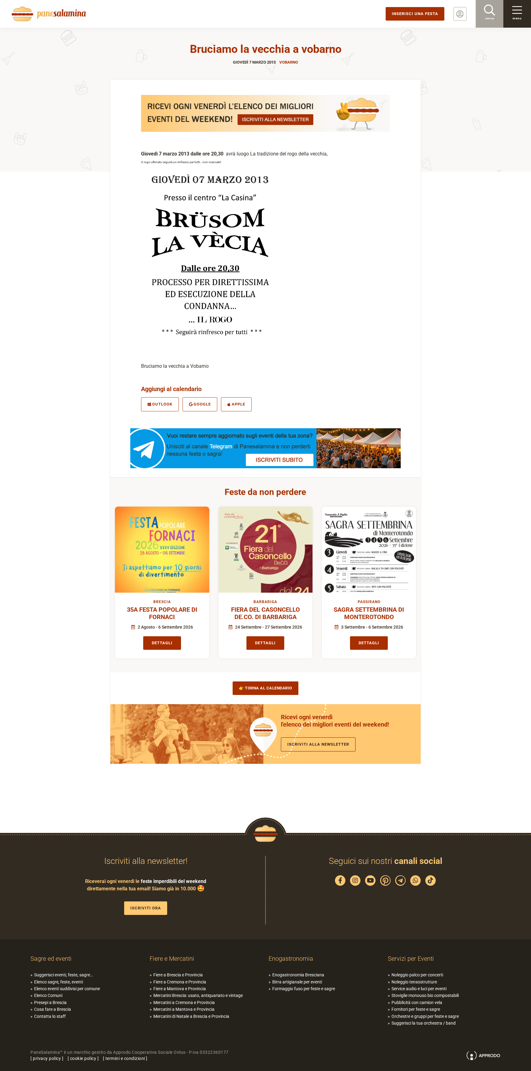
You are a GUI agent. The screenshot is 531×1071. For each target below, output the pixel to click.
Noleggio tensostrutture (414, 981)
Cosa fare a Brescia (52, 1009)
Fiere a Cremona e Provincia (179, 981)
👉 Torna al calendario (265, 688)
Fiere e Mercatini (172, 958)
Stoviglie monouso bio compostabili (425, 995)
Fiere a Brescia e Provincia (178, 974)
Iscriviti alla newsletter (318, 744)
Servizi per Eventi (411, 958)
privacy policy (47, 1058)
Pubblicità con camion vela (416, 1002)
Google (202, 404)
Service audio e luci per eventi (418, 988)
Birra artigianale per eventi (297, 981)
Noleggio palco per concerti (417, 974)
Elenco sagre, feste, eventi (58, 981)
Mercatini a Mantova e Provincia (183, 1009)
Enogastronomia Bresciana (298, 974)
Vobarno (288, 62)
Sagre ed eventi (51, 958)
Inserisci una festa (415, 13)
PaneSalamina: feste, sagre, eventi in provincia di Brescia (47, 14)
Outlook (162, 404)
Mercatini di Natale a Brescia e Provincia (191, 1016)
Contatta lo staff (50, 1016)
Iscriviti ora (145, 908)
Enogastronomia (291, 958)
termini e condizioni (125, 1058)
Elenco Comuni (48, 995)
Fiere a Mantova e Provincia (179, 988)
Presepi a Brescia (50, 1002)
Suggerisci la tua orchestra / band (423, 1023)
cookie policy (83, 1058)
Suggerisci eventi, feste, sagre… (63, 974)
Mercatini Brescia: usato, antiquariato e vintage (198, 995)
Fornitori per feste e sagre (415, 1009)
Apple (238, 404)
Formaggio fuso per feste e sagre (303, 988)
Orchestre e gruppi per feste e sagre (425, 1016)
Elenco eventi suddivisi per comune (67, 988)
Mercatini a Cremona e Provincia (184, 1002)
